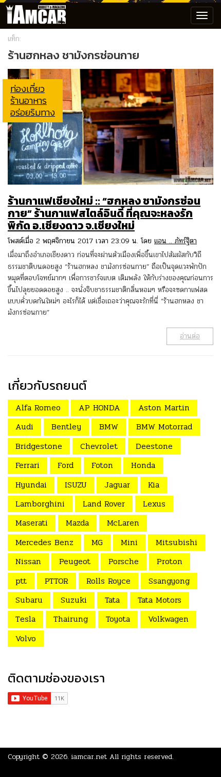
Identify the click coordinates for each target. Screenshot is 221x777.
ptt (21, 580)
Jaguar (117, 484)
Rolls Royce (108, 580)
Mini (129, 542)
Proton (169, 561)
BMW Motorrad (164, 426)
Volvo (25, 638)
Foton (102, 465)
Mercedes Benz (44, 542)
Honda (143, 465)
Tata (112, 599)
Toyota (118, 618)
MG (97, 542)
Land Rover (104, 503)
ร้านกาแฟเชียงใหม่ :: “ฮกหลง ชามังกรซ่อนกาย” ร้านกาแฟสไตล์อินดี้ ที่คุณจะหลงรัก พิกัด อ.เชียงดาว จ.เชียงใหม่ (104, 213)
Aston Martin (164, 407)
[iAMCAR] (33, 15)
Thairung (70, 618)
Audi (24, 426)
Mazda (77, 522)
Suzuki (74, 599)
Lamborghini (40, 503)
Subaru (29, 599)
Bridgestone (38, 446)
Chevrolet (99, 446)
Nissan (28, 561)
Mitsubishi (176, 542)
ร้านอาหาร (28, 100)
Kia (153, 484)
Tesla (25, 618)
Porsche (123, 561)
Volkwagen (168, 618)
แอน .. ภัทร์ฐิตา (175, 241)
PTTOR (56, 580)
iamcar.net (89, 756)
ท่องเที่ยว (27, 89)
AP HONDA (99, 407)
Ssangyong (169, 580)
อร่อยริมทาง (32, 112)
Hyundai (31, 484)
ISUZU (75, 484)
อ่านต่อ (190, 336)
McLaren (123, 522)
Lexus (154, 503)
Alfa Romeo (38, 407)
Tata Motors (159, 599)
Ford (65, 465)
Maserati (31, 522)
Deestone (154, 446)
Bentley (66, 426)
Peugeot (74, 561)
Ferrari (27, 465)
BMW (108, 426)
